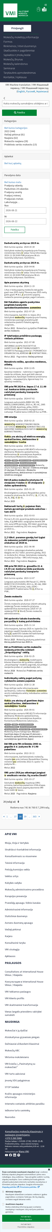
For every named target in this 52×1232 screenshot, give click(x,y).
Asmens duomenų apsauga (19, 923)
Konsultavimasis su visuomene (21, 856)
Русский (30, 91)
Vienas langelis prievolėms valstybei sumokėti (23, 1013)
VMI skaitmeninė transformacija (21, 1005)
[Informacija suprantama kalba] (44, 11)
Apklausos (10, 956)
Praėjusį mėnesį (12, 195)
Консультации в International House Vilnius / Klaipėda (24, 983)
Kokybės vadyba (13, 883)
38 (20, 816)
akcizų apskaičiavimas (28, 463)
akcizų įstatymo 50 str (27, 465)
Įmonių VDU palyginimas (17, 1080)
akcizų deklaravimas (40, 460)
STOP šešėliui (12, 1087)
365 (34, 816)
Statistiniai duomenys (16, 916)
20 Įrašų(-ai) (9, 802)
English (21, 91)
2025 (13, 501)
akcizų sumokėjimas (11, 463)
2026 (13, 670)
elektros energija (25, 460)
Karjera (8, 936)
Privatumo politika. (28, 1187)
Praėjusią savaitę (13, 192)
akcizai (7, 460)
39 (25, 816)
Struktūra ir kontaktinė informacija (23, 849)
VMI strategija (12, 949)
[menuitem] (21, 37)
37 (15, 816)
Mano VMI (24, 1151)
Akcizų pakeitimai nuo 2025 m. (18, 642)
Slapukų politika (9, 1187)
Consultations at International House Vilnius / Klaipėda (24, 973)
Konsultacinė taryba (15, 943)
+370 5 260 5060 (13, 1138)
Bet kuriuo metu (12, 182)
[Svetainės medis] (46, 5)
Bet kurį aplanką (12, 163)
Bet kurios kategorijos (15, 128)
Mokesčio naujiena (16, 141)
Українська (42, 91)
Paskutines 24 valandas (16, 189)
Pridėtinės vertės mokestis (20, 144)
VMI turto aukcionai (15, 1074)
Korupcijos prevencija (16, 896)
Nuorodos (10, 1117)
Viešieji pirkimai (14, 134)
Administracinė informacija (19, 909)
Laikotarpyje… (12, 202)
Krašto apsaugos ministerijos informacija (20, 1095)
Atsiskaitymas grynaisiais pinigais (22, 1037)
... (11, 816)
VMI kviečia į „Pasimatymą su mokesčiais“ (20, 1065)
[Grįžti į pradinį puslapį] (4, 98)
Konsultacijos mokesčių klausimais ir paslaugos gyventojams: (24, 1133)
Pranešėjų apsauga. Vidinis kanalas (23, 903)
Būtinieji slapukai (13, 1191)
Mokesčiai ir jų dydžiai (16, 1030)
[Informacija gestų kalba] (39, 11)
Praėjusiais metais (13, 199)
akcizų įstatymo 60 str (39, 729)
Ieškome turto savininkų (17, 1110)
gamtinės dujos (25, 729)
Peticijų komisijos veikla (17, 869)
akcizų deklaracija (11, 465)
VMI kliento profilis (14, 998)
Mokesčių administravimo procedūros (24, 889)
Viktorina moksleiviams (17, 1057)
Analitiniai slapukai (14, 1204)
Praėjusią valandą (13, 185)
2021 (13, 328)
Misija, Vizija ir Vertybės (17, 843)
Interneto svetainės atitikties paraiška (24, 1104)
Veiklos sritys (11, 876)
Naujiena (11, 138)
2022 (9, 131)
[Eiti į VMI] (16, 10)
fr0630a (14, 460)
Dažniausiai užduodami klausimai (22, 1044)
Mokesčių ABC (12, 1050)
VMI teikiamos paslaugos (18, 991)
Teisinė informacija (15, 863)
